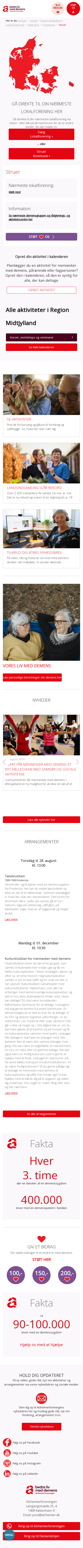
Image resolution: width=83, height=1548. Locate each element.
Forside (22, 20)
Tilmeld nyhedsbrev (42, 1426)
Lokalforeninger (15, 25)
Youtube (25, 1453)
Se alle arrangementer (41, 1114)
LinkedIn (25, 1474)
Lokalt (33, 20)
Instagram (27, 1463)
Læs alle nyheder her (41, 819)
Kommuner (48, 25)
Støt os (39, 236)
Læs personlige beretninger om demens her (32, 677)
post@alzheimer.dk (46, 1515)
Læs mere (11, 919)
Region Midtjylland (51, 20)
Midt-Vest (33, 25)
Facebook (26, 1442)
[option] (41, 749)
